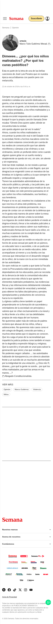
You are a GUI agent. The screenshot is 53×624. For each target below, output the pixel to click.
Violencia (37, 389)
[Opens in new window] (9, 590)
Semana (5, 28)
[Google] (3, 590)
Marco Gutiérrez (22, 389)
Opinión (15, 28)
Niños (6, 394)
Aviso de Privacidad (12, 597)
